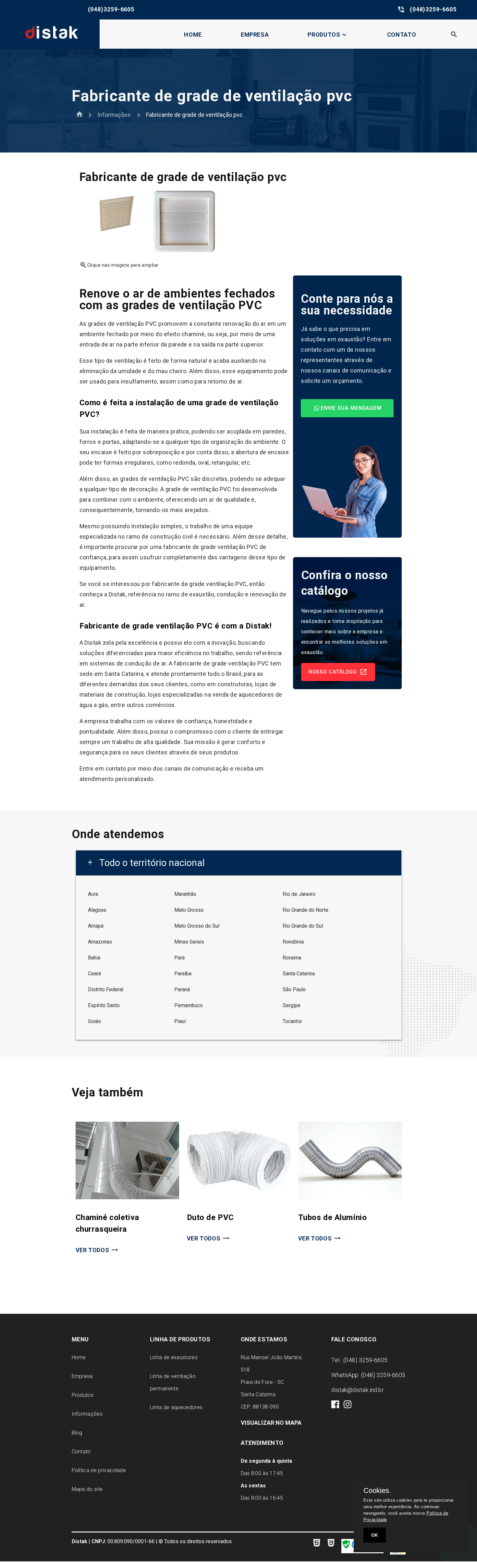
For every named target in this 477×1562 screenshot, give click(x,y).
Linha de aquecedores (176, 1407)
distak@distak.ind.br (357, 1389)
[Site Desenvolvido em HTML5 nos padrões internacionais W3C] (317, 1544)
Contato (401, 34)
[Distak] (50, 44)
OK (374, 1535)
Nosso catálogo (333, 672)
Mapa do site (87, 1489)
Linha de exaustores (174, 1357)
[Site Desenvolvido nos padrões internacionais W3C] (331, 1544)
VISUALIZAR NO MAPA (271, 1422)
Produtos (328, 35)
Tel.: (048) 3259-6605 (359, 1360)
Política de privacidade (99, 1470)
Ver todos (92, 1250)
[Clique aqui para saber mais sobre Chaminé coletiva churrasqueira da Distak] (127, 1197)
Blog (77, 1433)
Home (193, 34)
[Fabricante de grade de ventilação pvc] (114, 235)
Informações (114, 114)
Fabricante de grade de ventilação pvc (194, 114)
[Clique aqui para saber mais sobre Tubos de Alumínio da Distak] (350, 1197)
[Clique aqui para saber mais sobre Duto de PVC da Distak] (238, 1197)
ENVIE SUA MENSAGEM (351, 408)
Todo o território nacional (145, 862)
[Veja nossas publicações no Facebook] (335, 1406)
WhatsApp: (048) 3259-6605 (368, 1375)
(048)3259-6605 (78, 9)
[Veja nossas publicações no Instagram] (347, 1406)
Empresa (255, 34)
